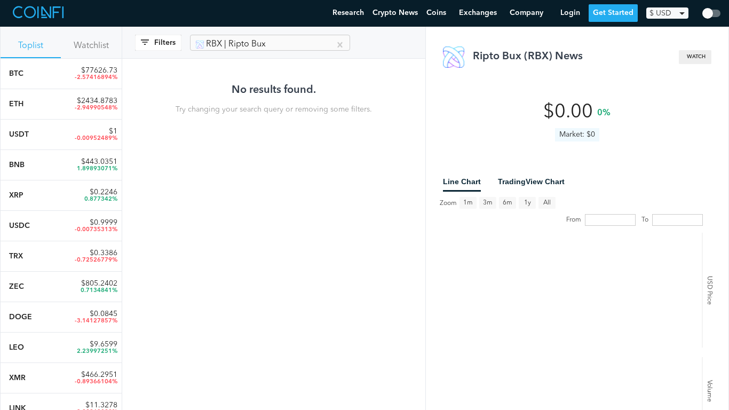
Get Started (613, 13)
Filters (165, 42)
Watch (696, 56)
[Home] (39, 13)
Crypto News (395, 13)
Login (570, 13)
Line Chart (462, 181)
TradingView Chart (531, 181)
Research (348, 13)
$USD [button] (660, 13)
